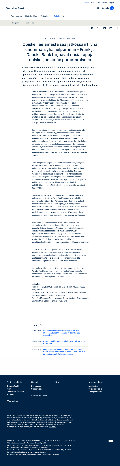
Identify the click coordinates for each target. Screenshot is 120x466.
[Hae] (98, 8)
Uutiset (34, 382)
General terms (27, 452)
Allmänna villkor (25, 447)
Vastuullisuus (13, 401)
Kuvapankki (36, 386)
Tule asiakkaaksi (95, 389)
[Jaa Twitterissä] (98, 28)
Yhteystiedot (11, 443)
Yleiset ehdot (21, 443)
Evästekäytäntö (40, 443)
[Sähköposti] (111, 28)
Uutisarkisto (36, 389)
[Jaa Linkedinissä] (104, 28)
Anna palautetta (95, 392)
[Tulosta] (117, 28)
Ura (57, 382)
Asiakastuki (93, 386)
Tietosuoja (30, 443)
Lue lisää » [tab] (52, 427)
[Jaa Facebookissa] (92, 28)
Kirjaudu (105, 8)
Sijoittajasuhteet (39, 395)
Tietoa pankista (14, 382)
